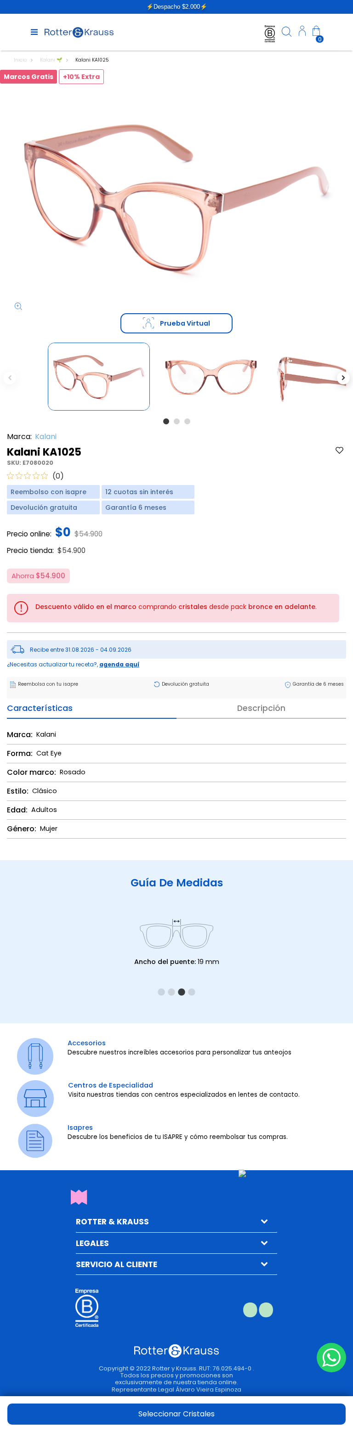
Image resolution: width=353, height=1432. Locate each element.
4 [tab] (191, 992)
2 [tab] (177, 421)
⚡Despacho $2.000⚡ (176, 6)
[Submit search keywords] (287, 33)
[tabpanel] (99, 377)
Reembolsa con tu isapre (48, 685)
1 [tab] (166, 421)
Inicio (21, 59)
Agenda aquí (119, 664)
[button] (302, 32)
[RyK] (79, 32)
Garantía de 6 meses (318, 685)
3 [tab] (187, 421)
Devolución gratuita (185, 685)
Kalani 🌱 (51, 59)
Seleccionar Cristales (176, 1414)
